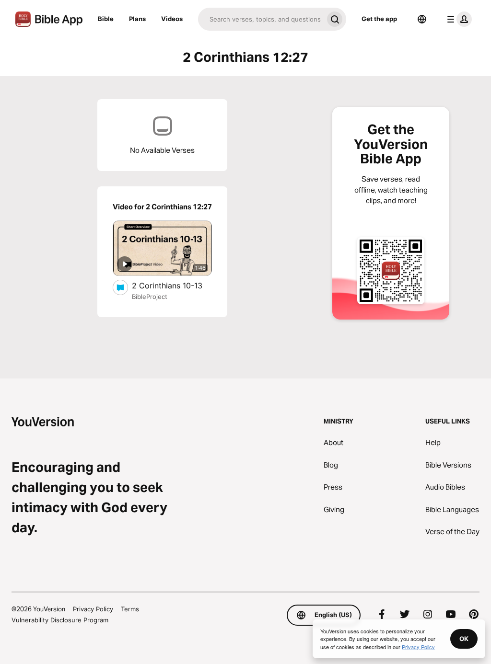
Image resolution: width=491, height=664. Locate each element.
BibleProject (149, 296)
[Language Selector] (422, 19)
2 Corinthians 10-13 (172, 285)
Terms (130, 609)
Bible (106, 19)
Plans (137, 19)
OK (463, 638)
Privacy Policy (93, 609)
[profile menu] (457, 19)
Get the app (379, 19)
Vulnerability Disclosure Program (60, 620)
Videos (172, 19)
